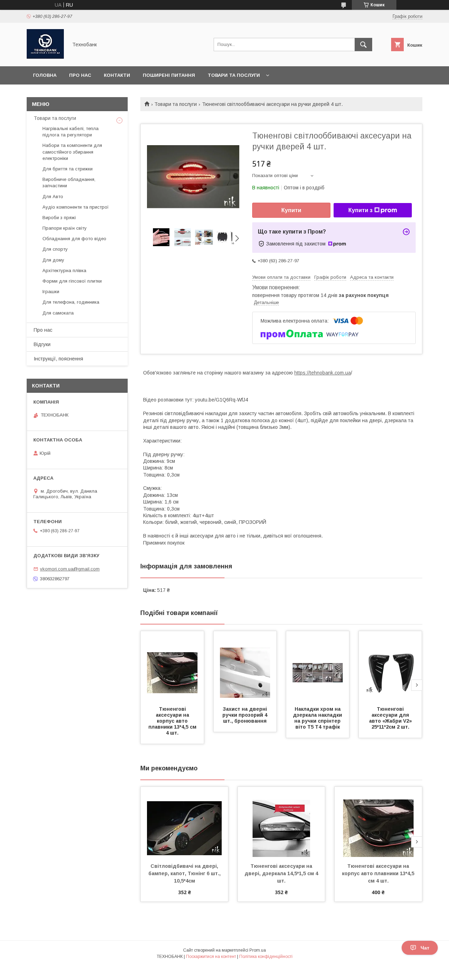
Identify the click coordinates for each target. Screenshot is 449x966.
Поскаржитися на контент (211, 956)
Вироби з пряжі (59, 217)
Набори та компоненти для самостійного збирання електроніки (72, 152)
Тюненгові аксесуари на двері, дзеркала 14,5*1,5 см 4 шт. (282, 873)
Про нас (80, 75)
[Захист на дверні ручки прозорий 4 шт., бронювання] (245, 666)
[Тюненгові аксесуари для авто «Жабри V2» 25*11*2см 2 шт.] (390, 666)
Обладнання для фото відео (74, 238)
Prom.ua (257, 950)
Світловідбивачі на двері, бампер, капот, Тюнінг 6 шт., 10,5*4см (185, 873)
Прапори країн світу (64, 228)
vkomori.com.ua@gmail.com (70, 569)
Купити (291, 210)
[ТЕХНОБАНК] (45, 57)
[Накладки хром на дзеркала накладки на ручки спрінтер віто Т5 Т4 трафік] (317, 666)
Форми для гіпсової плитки (72, 281)
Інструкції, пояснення (58, 359)
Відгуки (42, 344)
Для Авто (52, 196)
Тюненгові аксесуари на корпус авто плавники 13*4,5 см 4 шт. (173, 721)
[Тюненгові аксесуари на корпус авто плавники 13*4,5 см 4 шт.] (172, 666)
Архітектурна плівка (64, 270)
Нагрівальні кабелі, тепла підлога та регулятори (70, 131)
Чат (425, 948)
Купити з (360, 210)
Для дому (53, 260)
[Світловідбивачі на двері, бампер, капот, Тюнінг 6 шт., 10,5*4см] (184, 822)
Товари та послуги (234, 75)
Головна (44, 75)
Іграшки (50, 291)
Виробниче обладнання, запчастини (68, 182)
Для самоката (58, 313)
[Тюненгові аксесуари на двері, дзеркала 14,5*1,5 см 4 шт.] (281, 822)
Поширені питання (169, 75)
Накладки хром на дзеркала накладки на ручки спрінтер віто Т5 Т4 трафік (318, 718)
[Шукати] (363, 44)
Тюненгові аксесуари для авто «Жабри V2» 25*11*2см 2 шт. (391, 718)
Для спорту (55, 249)
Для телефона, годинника (70, 302)
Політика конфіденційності (266, 956)
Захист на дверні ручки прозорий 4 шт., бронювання (245, 715)
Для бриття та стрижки (67, 168)
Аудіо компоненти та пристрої (75, 207)
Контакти (117, 75)
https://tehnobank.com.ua (322, 373)
